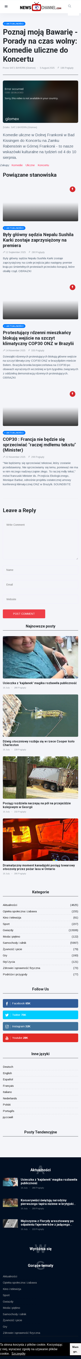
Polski (7, 1104)
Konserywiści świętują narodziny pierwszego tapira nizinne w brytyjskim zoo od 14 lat (48, 1204)
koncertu (43, 165)
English (7, 1073)
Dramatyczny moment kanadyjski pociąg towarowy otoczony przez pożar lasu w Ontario (39, 867)
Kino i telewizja (12, 917)
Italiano (7, 1092)
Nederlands (10, 1098)
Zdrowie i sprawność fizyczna (21, 968)
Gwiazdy (8, 930)
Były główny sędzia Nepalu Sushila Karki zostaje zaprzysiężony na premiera (38, 240)
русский (8, 1117)
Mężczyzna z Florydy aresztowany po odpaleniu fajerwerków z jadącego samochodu (47, 1224)
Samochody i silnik (14, 942)
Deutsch (8, 1066)
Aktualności (10, 905)
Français (8, 1085)
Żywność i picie (12, 949)
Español (8, 1079)
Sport (6, 924)
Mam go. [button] (75, 1349)
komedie (17, 165)
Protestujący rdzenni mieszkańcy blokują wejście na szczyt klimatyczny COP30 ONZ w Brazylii (38, 338)
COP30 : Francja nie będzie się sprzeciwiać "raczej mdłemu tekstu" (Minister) (39, 445)
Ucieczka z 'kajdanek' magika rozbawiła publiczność (40, 683)
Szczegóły (18, 1353)
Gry (5, 955)
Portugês (8, 1111)
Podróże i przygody (15, 974)
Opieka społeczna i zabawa (20, 911)
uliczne (30, 165)
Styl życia (9, 961)
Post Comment (24, 613)
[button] (10, 1354)
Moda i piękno (11, 936)
